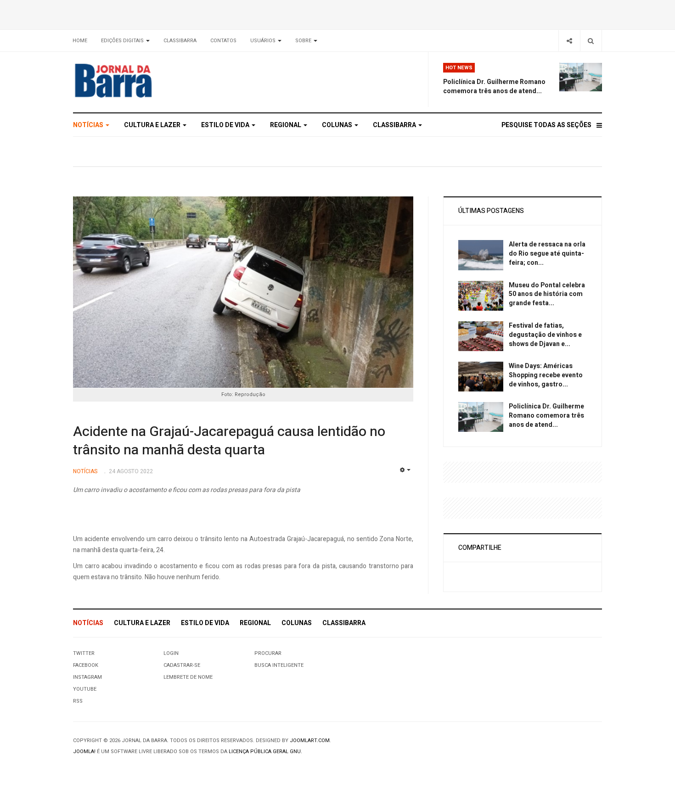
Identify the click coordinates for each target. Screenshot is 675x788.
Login (171, 653)
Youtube (84, 689)
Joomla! (84, 751)
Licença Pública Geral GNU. (265, 751)
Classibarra (180, 41)
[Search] (591, 40)
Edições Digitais (123, 41)
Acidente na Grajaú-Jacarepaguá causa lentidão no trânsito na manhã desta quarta (229, 441)
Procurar (267, 653)
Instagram (87, 677)
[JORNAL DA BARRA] (156, 80)
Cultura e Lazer (153, 125)
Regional (286, 125)
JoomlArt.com (310, 740)
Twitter (84, 653)
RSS (78, 701)
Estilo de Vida (226, 125)
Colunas (338, 125)
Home (80, 41)
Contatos (223, 41)
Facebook (85, 665)
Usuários (263, 41)
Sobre (304, 41)
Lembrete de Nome (188, 677)
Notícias (89, 125)
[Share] (569, 40)
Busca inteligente (279, 665)
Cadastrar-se (181, 665)
